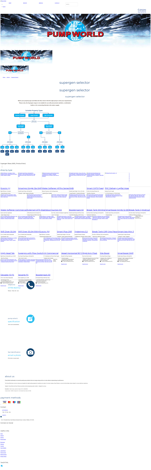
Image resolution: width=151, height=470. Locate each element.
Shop (10, 2)
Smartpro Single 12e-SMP (30, 188)
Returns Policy (3, 454)
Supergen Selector (15, 77)
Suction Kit (56, 210)
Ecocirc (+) (5, 188)
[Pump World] (3, 0)
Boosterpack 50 (76, 210)
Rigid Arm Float (89, 253)
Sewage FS (23, 275)
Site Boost (104, 253)
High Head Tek (8, 253)
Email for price (64, 264)
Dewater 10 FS (7, 275)
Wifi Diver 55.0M (8, 231)
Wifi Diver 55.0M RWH (28, 231)
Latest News (3, 450)
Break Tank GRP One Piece (105, 231)
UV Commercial (51, 253)
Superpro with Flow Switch (30, 253)
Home (4, 77)
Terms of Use (3, 452)
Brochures (2, 442)
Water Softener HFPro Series (55, 188)
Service (41, 2)
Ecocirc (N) (44, 231)
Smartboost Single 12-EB (117, 210)
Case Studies (3, 447)
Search (4, 6)
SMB (71, 188)
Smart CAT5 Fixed (95, 188)
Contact (57, 2)
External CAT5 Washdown (39, 210)
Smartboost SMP (125, 253)
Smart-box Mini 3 (126, 231)
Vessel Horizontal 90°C (71, 253)
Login (1, 459)
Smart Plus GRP (64, 231)
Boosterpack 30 (43, 275)
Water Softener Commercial (14, 210)
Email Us (4, 415)
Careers (2, 446)
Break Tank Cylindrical (139, 210)
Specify (25, 2)
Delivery (2, 444)
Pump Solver (3, 439)
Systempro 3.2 (81, 231)
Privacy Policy (3, 456)
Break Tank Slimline (96, 210)
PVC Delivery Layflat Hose (117, 188)
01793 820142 (5, 410)
